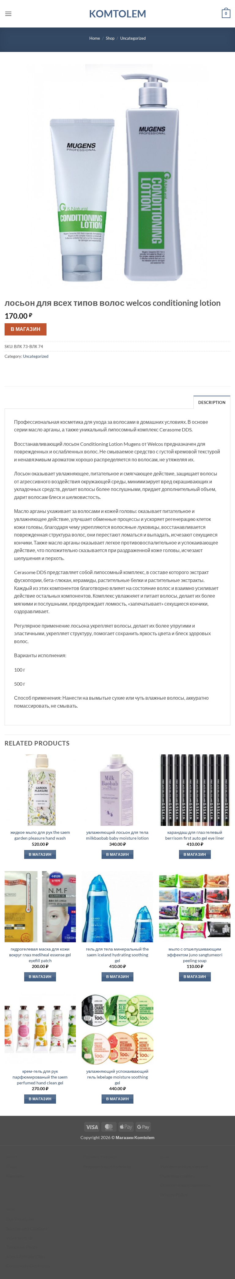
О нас (11, 1166)
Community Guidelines (28, 1265)
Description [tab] (212, 402)
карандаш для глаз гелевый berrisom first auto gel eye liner (194, 835)
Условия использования (184, 1166)
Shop (110, 38)
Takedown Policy (22, 1247)
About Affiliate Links (25, 1256)
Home (94, 38)
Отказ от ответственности (185, 1185)
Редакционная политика (107, 1166)
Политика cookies (177, 1175)
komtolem (117, 14)
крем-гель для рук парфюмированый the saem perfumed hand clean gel (40, 1076)
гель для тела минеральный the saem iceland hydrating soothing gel (117, 954)
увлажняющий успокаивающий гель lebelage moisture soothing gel (117, 1076)
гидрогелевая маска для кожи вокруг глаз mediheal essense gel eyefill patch (40, 954)
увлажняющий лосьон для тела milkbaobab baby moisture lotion (117, 835)
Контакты (15, 1175)
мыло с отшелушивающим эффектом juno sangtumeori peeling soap (194, 954)
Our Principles (20, 1219)
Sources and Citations (26, 1228)
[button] (8, 13)
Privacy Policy (174, 1194)
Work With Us (19, 1238)
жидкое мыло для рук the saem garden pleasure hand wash (40, 835)
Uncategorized (133, 38)
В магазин (26, 329)
